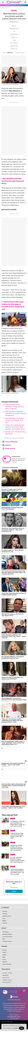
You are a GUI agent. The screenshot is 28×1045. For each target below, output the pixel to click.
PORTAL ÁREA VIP (6, 969)
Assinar (14, 891)
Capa (3, 7)
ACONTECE (4, 946)
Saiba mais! (14, 462)
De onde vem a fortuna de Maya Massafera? (15, 433)
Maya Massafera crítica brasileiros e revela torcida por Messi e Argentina (14, 406)
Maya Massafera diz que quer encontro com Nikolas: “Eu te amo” (14, 420)
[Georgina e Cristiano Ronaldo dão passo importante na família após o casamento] (5, 844)
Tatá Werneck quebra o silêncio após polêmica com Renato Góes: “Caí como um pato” (17, 871)
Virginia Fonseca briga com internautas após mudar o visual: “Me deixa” (16, 835)
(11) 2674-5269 (14, 1018)
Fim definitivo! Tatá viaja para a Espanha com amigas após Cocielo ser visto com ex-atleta (17, 823)
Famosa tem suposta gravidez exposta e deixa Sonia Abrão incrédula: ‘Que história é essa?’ (15, 427)
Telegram (8, 445)
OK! (22, 1028)
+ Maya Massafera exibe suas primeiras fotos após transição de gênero (13, 181)
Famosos (7, 7)
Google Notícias (10, 448)
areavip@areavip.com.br (13, 1016)
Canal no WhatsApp (11, 442)
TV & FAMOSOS (5, 907)
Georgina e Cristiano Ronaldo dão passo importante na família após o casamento (16, 847)
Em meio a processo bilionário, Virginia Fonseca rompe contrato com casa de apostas (17, 859)
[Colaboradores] (4, 52)
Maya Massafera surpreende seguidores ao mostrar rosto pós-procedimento (15, 413)
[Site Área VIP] (14, 2)
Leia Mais (15, 1028)
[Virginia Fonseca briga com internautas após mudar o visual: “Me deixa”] (5, 832)
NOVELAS (4, 928)
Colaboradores (10, 52)
